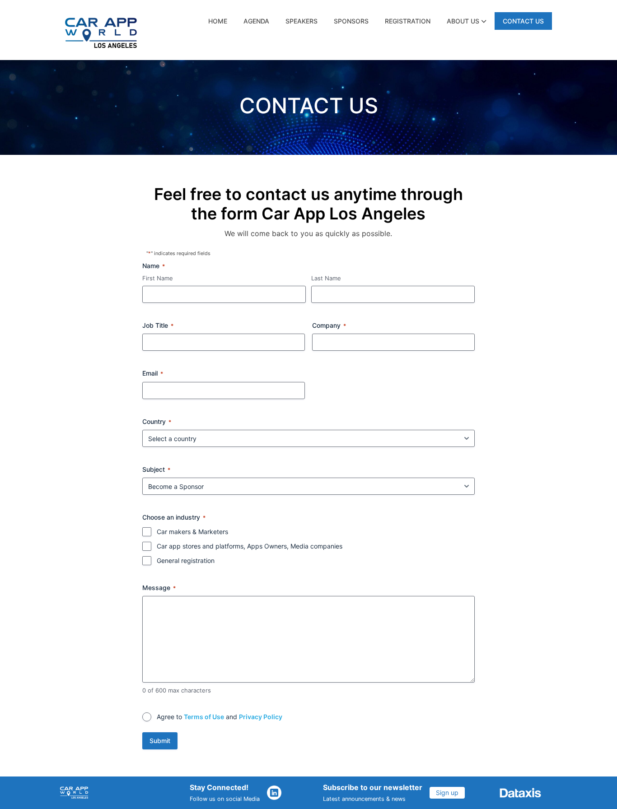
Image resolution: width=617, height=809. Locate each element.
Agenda (256, 21)
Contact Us (523, 21)
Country (156, 421)
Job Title (157, 325)
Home (217, 21)
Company (329, 325)
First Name (157, 278)
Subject (156, 469)
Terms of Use (204, 717)
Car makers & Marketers (192, 531)
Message (159, 587)
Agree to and (219, 717)
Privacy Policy (260, 717)
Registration (407, 21)
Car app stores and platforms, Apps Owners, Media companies (249, 546)
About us (464, 21)
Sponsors (351, 21)
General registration (186, 560)
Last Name (326, 278)
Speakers (301, 21)
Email (152, 373)
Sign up (447, 792)
